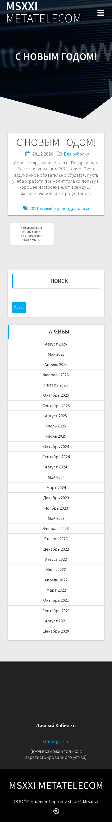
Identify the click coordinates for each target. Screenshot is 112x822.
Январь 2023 (56, 538)
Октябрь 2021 (56, 600)
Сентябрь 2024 (56, 456)
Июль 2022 (56, 569)
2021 (34, 208)
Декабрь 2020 (56, 631)
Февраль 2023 (56, 528)
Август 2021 (56, 620)
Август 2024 (56, 466)
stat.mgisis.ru (56, 741)
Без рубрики (76, 154)
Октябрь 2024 (56, 446)
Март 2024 (56, 487)
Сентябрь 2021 (56, 610)
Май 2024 (56, 477)
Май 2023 (56, 518)
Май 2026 (56, 354)
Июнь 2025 (56, 436)
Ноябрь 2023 (56, 508)
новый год (50, 208)
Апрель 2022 (56, 579)
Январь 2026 (56, 385)
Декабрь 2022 (56, 549)
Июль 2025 (56, 425)
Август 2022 (56, 559)
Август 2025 (56, 415)
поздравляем (75, 208)
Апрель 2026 (56, 364)
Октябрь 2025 (56, 395)
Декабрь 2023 (56, 497)
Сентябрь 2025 (56, 405)
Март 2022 (56, 590)
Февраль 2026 (56, 374)
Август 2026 (56, 344)
